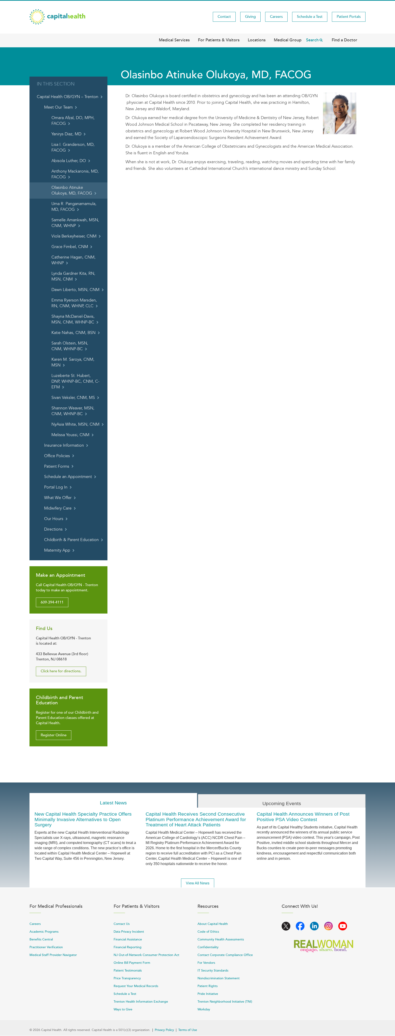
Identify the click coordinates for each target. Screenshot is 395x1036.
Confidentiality (208, 947)
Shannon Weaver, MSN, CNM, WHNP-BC (72, 411)
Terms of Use (187, 1030)
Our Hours (53, 518)
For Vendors (206, 963)
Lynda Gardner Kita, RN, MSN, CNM (73, 276)
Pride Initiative (208, 994)
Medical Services (174, 40)
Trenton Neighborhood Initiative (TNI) (225, 1002)
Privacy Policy (164, 1030)
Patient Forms (56, 466)
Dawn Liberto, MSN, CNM (75, 289)
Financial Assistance (128, 939)
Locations (257, 40)
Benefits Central (41, 939)
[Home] (57, 16)
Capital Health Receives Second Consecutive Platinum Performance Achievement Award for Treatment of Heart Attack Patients (196, 819)
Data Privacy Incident (129, 932)
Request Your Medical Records (136, 986)
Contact (224, 16)
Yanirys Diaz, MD (66, 134)
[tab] (113, 800)
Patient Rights (208, 986)
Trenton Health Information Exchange (141, 1002)
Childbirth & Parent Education (71, 539)
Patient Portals (349, 16)
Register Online (54, 735)
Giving (250, 16)
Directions (53, 529)
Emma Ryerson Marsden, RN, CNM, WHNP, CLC (74, 303)
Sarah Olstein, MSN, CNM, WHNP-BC (69, 346)
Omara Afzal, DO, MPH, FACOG (73, 120)
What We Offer (58, 497)
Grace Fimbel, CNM (69, 246)
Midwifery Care (58, 508)
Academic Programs (44, 932)
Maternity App (57, 550)
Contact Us (122, 924)
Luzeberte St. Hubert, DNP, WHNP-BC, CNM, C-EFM (75, 381)
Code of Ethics (208, 932)
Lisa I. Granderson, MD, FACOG (73, 147)
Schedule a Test (310, 16)
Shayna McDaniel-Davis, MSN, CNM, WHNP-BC (73, 319)
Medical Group (288, 40)
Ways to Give (123, 1009)
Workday (204, 1009)
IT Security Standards (213, 970)
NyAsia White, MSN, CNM (75, 424)
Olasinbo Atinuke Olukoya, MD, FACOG (71, 190)
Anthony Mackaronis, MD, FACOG (75, 174)
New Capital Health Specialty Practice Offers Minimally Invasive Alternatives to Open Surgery (83, 819)
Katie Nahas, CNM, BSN (73, 332)
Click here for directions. (61, 671)
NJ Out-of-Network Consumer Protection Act (146, 955)
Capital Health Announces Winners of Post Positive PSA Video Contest (303, 816)
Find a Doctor (344, 40)
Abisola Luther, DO (68, 160)
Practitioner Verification (46, 947)
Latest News (113, 802)
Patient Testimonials (128, 970)
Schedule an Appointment (68, 476)
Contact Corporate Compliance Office (225, 955)
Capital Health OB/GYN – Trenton (67, 96)
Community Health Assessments (221, 939)
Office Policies (57, 456)
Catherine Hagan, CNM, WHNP (73, 260)
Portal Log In (55, 487)
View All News (197, 883)
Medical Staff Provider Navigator (53, 955)
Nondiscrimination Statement (219, 978)
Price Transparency (127, 978)
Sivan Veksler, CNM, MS (73, 397)
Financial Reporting (127, 947)
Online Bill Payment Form (132, 963)
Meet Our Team (58, 107)
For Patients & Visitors (219, 40)
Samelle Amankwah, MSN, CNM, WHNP (75, 223)
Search (312, 40)
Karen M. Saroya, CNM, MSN (72, 362)
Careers (276, 16)
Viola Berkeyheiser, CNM (73, 236)
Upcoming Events (281, 803)
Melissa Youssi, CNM (70, 435)
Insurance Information (64, 445)
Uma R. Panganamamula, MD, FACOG (73, 206)
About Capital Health (213, 924)
